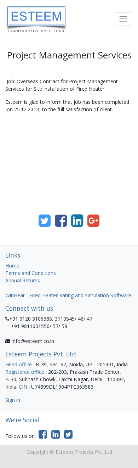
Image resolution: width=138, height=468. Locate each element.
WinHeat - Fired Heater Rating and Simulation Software (68, 295)
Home (12, 265)
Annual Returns (22, 280)
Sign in (12, 399)
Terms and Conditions (30, 273)
